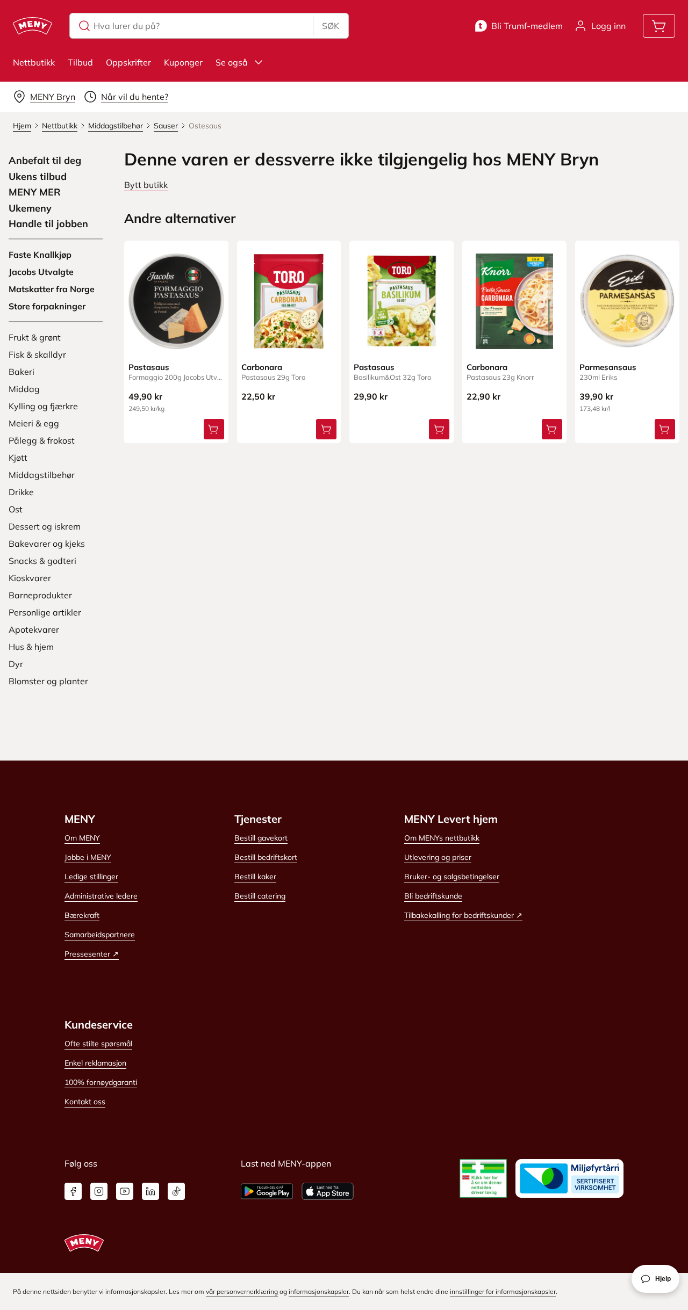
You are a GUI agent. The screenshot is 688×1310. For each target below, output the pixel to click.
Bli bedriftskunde (433, 896)
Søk (330, 25)
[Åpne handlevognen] (659, 26)
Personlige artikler (45, 612)
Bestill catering (259, 896)
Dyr (16, 663)
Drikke (21, 492)
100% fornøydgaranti (100, 1082)
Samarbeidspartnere (99, 934)
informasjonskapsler (319, 1291)
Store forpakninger (47, 306)
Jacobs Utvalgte (41, 271)
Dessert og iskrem (45, 526)
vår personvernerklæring (242, 1291)
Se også (232, 62)
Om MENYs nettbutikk (441, 838)
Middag (24, 388)
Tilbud (80, 62)
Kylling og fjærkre (43, 406)
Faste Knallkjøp (40, 254)
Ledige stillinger (91, 876)
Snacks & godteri (42, 560)
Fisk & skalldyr (37, 354)
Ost (16, 509)
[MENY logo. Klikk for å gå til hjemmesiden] (32, 25)
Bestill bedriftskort (265, 857)
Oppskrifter (128, 62)
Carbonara (261, 367)
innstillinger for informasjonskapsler (503, 1291)
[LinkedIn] (150, 1191)
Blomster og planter (48, 681)
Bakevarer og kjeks (47, 543)
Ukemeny (30, 208)
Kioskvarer (30, 578)
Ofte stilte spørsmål (98, 1043)
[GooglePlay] (267, 1191)
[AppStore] (328, 1191)
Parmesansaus (607, 367)
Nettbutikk (34, 62)
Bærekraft (81, 915)
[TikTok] (176, 1191)
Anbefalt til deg (45, 161)
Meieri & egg (34, 423)
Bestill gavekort (261, 838)
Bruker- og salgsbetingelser (451, 876)
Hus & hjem (31, 646)
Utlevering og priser (437, 857)
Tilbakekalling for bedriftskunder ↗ (463, 915)
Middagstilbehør (42, 474)
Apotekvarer (34, 629)
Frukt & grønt (35, 337)
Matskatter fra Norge (52, 289)
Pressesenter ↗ (91, 954)
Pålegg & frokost (42, 440)
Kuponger (183, 62)
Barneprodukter (40, 595)
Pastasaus (148, 367)
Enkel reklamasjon (95, 1063)
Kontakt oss (84, 1101)
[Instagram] (99, 1191)
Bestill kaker (255, 876)
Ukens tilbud (38, 177)
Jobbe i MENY (87, 857)
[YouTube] (124, 1191)
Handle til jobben (48, 224)
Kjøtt (18, 457)
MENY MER (35, 192)
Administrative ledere (101, 896)
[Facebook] (73, 1191)
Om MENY (82, 838)
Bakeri (21, 371)
